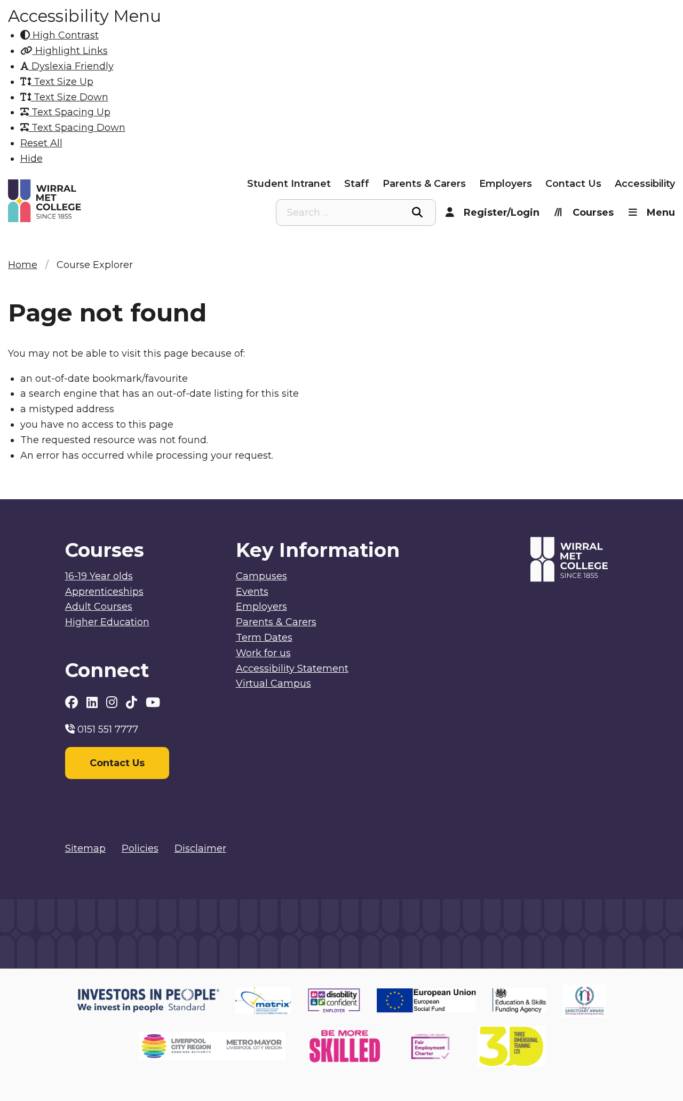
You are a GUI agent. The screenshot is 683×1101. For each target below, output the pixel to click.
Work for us (263, 653)
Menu (661, 212)
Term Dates (264, 637)
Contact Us (573, 184)
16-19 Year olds (99, 576)
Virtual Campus (273, 683)
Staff (356, 184)
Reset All (41, 143)
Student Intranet (289, 184)
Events (252, 591)
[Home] (91, 201)
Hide (31, 158)
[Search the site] (417, 212)
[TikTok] (133, 702)
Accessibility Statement (292, 668)
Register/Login (501, 212)
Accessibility (645, 184)
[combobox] (356, 212)
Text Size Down (69, 97)
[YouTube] (153, 702)
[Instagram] (113, 702)
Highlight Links (70, 51)
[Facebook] (73, 702)
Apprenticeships (104, 591)
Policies (140, 848)
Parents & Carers (424, 184)
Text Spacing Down (77, 127)
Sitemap (85, 848)
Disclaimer (200, 848)
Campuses (261, 576)
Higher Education (107, 622)
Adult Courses (98, 606)
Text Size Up (62, 82)
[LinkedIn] (93, 702)
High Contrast (64, 35)
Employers (505, 184)
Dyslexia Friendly (71, 66)
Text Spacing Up (69, 112)
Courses (593, 212)
